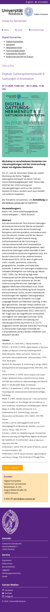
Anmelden (42, 2)
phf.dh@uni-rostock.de (13, 203)
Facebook (9, 590)
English (30, 2)
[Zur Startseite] (25, 12)
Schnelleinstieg (37, 30)
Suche (19, 30)
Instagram (9, 596)
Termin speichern (12, 467)
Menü (6, 30)
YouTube (8, 593)
